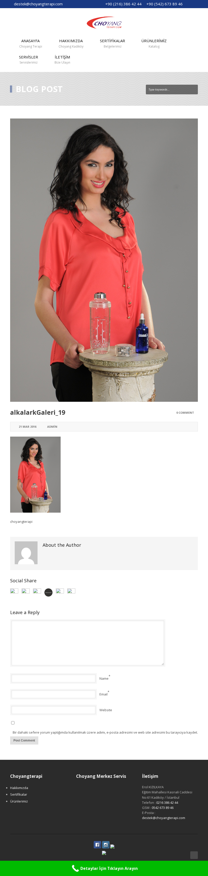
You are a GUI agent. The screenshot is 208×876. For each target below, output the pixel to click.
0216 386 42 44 (167, 802)
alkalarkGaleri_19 (37, 412)
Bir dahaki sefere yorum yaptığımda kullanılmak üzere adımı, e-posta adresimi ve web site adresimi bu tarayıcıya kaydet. (105, 732)
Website (105, 710)
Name (104, 678)
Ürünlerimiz (19, 801)
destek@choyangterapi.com (38, 3)
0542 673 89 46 (163, 807)
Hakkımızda (19, 787)
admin (52, 426)
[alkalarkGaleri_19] (104, 260)
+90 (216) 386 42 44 (123, 3)
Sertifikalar (18, 794)
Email (103, 694)
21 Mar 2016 (27, 426)
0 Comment (185, 412)
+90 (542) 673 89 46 (164, 3)
